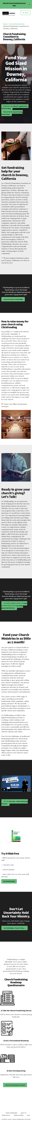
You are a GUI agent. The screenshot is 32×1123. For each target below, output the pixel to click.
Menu (27, 13)
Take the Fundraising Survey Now (15, 1085)
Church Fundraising (16, 24)
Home (5, 24)
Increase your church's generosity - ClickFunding (15, 107)
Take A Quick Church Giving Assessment (12, 113)
